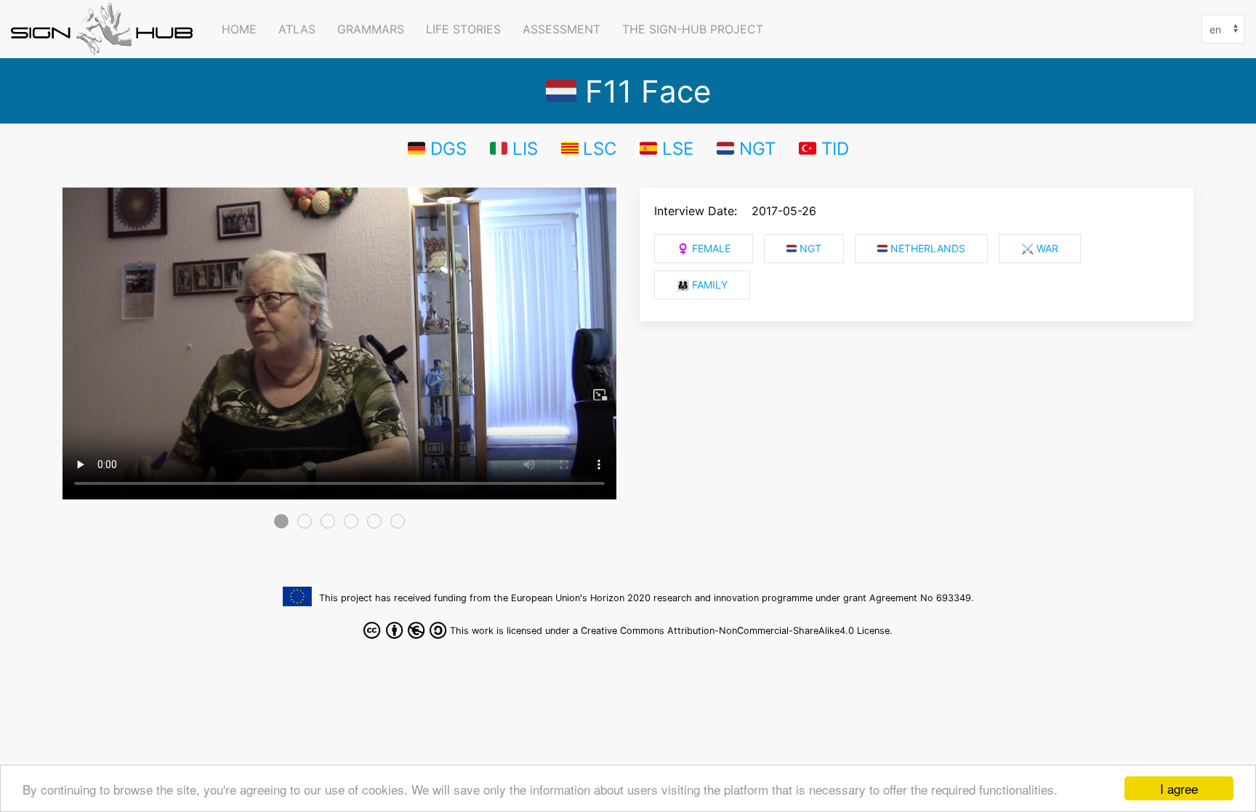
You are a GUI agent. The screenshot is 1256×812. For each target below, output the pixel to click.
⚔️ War (1039, 249)
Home (239, 29)
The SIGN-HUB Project (692, 29)
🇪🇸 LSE (666, 148)
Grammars (370, 29)
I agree (1179, 788)
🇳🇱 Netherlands (921, 249)
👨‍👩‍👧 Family (702, 285)
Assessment (561, 29)
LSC (599, 148)
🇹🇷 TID (824, 148)
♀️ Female (703, 249)
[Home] (105, 29)
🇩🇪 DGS (437, 148)
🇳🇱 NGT (746, 148)
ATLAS (296, 29)
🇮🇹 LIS (514, 148)
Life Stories (463, 29)
